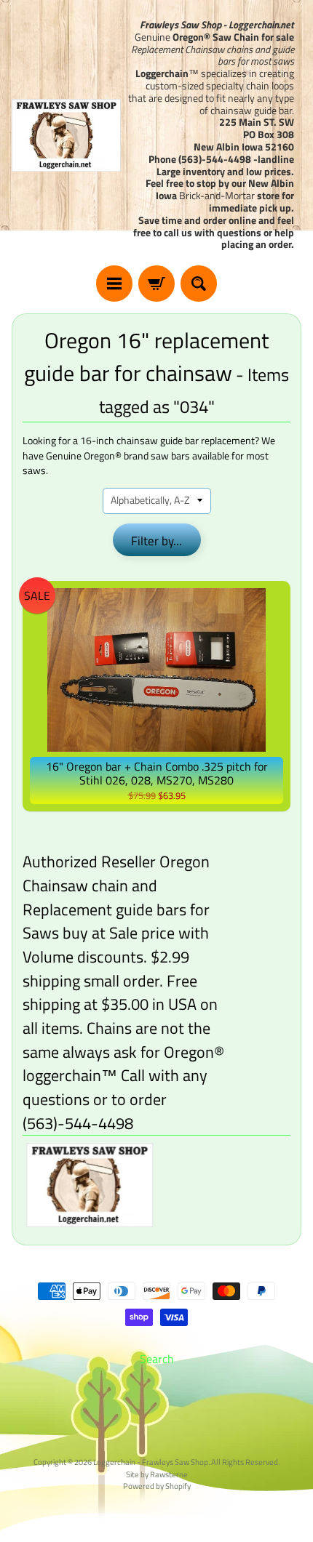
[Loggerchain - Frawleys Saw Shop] (66, 135)
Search (157, 1359)
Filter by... (156, 540)
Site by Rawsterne (157, 1474)
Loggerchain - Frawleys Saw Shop (150, 1461)
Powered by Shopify (157, 1485)
